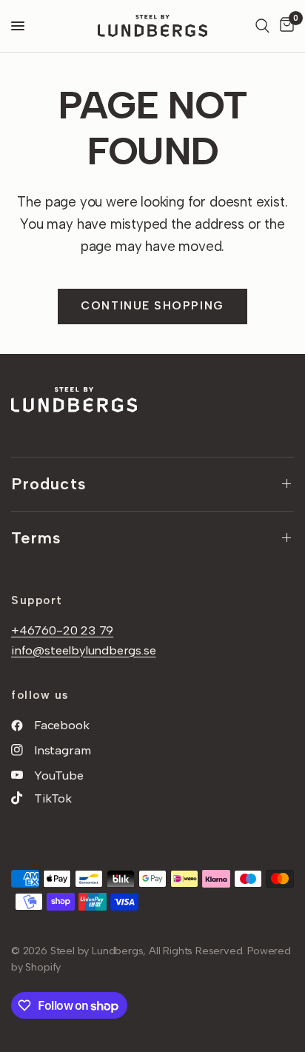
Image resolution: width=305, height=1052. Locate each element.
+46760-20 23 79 (62, 630)
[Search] (262, 26)
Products (49, 484)
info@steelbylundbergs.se (83, 650)
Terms (36, 538)
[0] (284, 26)
